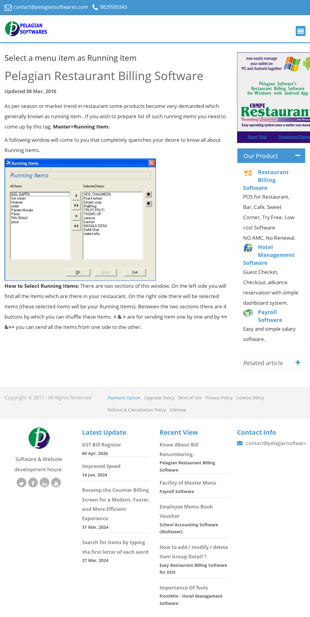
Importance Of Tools (184, 587)
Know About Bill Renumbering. (179, 449)
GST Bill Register (101, 444)
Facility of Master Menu (188, 482)
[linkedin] (44, 482)
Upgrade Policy (159, 398)
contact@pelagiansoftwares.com (50, 7)
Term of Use (190, 398)
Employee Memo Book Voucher (186, 511)
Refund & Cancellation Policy (137, 410)
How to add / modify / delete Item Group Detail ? (194, 552)
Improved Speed (101, 466)
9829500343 (113, 7)
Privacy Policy (219, 398)
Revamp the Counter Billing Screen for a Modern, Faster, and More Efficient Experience (116, 504)
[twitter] (21, 482)
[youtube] (56, 482)
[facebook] (33, 482)
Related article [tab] (263, 363)
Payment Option (124, 398)
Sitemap (178, 410)
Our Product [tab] (260, 156)
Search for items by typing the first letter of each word (115, 547)
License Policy (250, 398)
